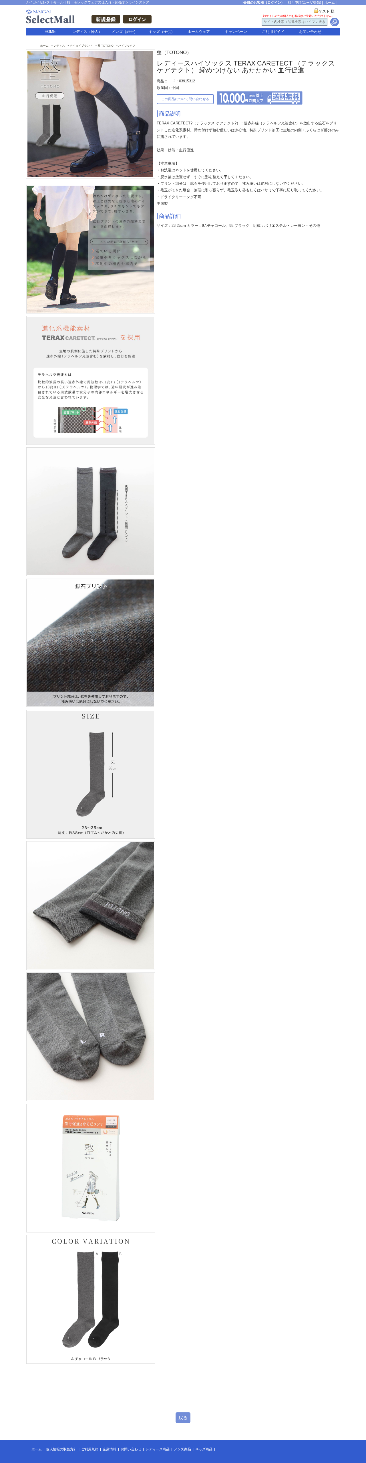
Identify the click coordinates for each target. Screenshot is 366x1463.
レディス (59, 45)
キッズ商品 (203, 1449)
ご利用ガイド (273, 31)
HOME (50, 31)
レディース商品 (158, 1449)
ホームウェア (199, 31)
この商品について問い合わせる (185, 99)
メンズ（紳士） (125, 31)
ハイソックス (127, 45)
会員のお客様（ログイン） (264, 3)
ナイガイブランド (81, 45)
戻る (183, 1417)
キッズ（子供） (162, 31)
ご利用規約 (89, 1449)
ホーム (330, 3)
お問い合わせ (310, 31)
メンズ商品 (182, 1449)
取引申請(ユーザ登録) (304, 3)
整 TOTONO (106, 45)
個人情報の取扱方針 (61, 1449)
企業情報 (109, 1449)
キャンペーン (236, 31)
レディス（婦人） (87, 31)
